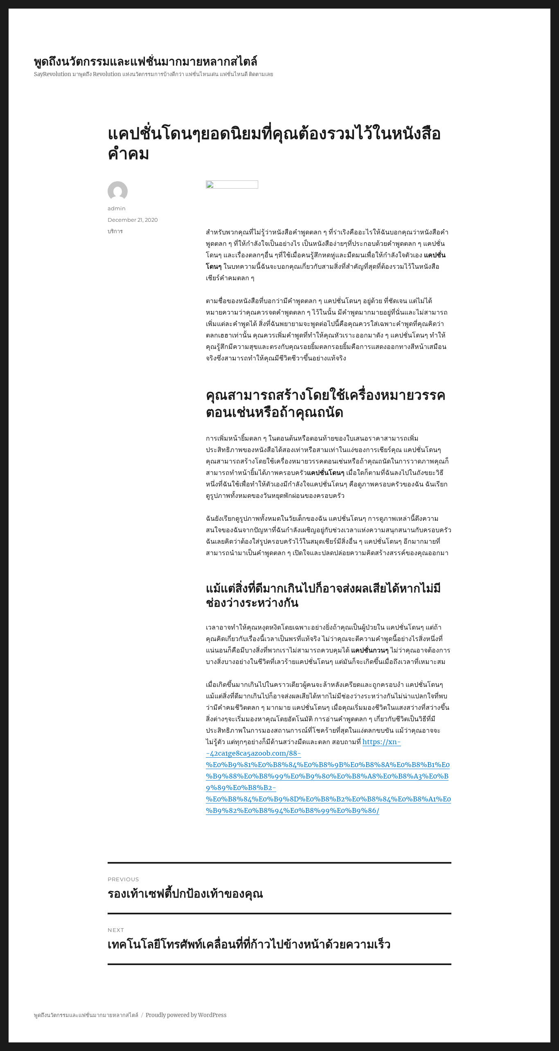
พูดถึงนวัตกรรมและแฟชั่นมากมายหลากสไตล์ (145, 61)
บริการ (115, 231)
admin (117, 208)
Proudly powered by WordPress (186, 1015)
